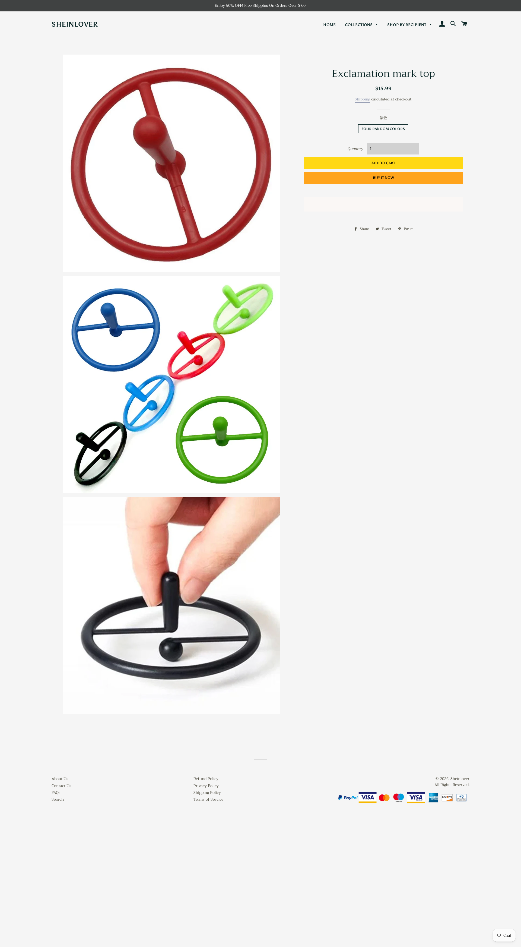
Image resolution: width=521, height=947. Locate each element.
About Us (60, 778)
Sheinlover (75, 24)
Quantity (355, 149)
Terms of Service (208, 799)
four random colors (383, 129)
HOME (329, 25)
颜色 (383, 118)
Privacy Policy (206, 785)
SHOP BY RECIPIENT (407, 25)
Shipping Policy (207, 792)
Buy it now (383, 178)
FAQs (56, 792)
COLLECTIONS (359, 25)
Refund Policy (205, 778)
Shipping (362, 99)
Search (58, 799)
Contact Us (61, 785)
